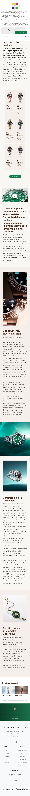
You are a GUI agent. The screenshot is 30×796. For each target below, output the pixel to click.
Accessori (7, 765)
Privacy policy (22, 759)
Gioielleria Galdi (15, 727)
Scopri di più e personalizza (8, 31)
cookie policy (23, 17)
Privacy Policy (7, 38)
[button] (5, 700)
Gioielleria (7, 762)
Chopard (7, 756)
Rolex (7, 750)
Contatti (22, 756)
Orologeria (7, 759)
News (22, 753)
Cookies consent (22, 762)
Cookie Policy (25, 36)
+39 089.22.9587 (15, 736)
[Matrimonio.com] (8, 789)
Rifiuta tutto (21, 29)
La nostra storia (22, 750)
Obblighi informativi (22, 765)
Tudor (7, 753)
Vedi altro (15, 176)
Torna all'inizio (15, 718)
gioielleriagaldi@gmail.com (15, 738)
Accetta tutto (21, 33)
